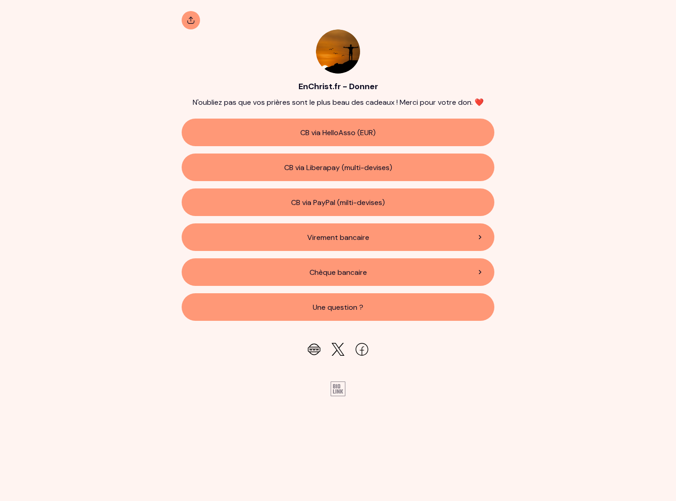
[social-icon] (314, 350)
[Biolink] (338, 389)
